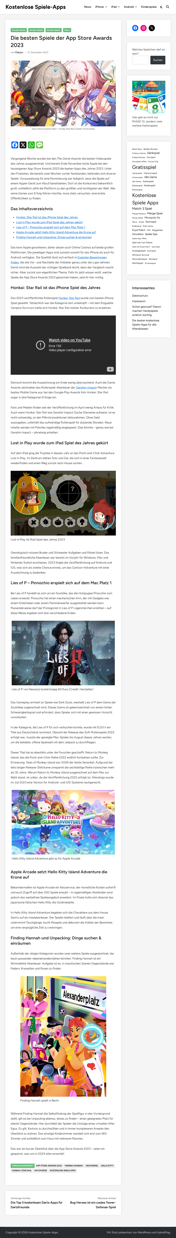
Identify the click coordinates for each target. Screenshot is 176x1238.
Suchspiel (151, 251)
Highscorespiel (150, 173)
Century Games (139, 153)
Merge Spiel (155, 213)
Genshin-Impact (86, 387)
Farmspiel (151, 157)
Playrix (134, 222)
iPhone (99, 6)
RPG (149, 230)
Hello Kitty (107, 1165)
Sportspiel (156, 247)
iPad (114, 6)
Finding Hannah (74, 1165)
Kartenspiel (148, 181)
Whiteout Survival (140, 255)
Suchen (158, 60)
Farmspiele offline (139, 161)
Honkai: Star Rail (69, 298)
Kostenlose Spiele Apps (62, 1170)
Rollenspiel (136, 226)
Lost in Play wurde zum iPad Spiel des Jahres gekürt (49, 222)
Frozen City (153, 161)
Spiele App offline (139, 238)
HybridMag (163, 1232)
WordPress (144, 1232)
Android (129, 6)
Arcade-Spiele (18, 30)
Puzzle (141, 222)
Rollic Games (148, 226)
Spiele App (151, 234)
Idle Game (150, 177)
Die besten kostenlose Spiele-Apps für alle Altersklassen (145, 324)
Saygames (157, 230)
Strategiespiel (139, 250)
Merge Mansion (139, 213)
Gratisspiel (92, 1165)
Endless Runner (138, 157)
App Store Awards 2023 (49, 1165)
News (87, 6)
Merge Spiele (137, 218)
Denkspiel (153, 153)
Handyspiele (137, 173)
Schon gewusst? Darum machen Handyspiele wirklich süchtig (146, 311)
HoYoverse (40, 1170)
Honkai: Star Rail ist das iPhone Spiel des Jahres (47, 217)
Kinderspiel (149, 185)
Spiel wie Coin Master (142, 242)
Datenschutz (140, 295)
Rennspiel (151, 221)
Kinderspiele (149, 6)
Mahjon (19, 52)
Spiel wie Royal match (141, 247)
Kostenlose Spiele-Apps (36, 7)
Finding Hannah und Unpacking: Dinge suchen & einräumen (54, 237)
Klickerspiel (137, 189)
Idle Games (136, 181)
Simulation (138, 234)
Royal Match (138, 230)
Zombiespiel (150, 263)
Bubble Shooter (151, 149)
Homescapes (137, 177)
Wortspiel (153, 259)
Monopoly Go (152, 217)
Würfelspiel (137, 263)
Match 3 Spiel (142, 209)
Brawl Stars (137, 149)
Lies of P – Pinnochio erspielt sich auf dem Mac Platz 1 (50, 227)
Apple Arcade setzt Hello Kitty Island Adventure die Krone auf (56, 232)
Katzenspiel (137, 185)
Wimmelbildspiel (139, 259)
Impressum (139, 301)
